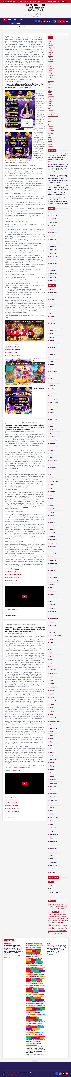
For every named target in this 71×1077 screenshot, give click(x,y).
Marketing (38, 49)
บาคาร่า (39, 66)
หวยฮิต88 (16, 76)
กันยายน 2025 (53, 251)
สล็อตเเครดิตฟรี (35, 74)
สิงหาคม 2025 (53, 254)
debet (16, 44)
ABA (23, 41)
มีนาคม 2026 (53, 230)
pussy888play (27, 56)
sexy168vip (7, 59)
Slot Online (40, 59)
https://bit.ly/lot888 (10, 798)
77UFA (40, 39)
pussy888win (34, 56)
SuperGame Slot (9, 62)
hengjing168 (50, 910)
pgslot (21, 170)
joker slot (50, 133)
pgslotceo (12, 54)
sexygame (30, 59)
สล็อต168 (11, 71)
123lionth (7, 39)
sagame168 (20, 57)
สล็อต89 (41, 71)
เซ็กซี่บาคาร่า (20, 77)
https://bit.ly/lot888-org (11, 573)
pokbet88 (29, 54)
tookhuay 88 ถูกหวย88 (10, 64)
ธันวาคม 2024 (53, 282)
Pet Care (34, 51)
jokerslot (50, 142)
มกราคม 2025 (53, 278)
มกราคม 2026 (53, 237)
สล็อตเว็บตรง (20, 74)
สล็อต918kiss (13, 72)
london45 (24, 49)
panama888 (28, 51)
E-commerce (22, 44)
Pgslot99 (7, 54)
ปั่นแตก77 (29, 67)
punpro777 (50, 79)
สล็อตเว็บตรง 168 (27, 74)
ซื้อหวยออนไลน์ (51, 80)
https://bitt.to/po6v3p (11, 354)
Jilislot (38, 46)
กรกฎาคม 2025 (53, 258)
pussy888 (50, 54)
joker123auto (19, 47)
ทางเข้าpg (34, 66)
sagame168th (27, 57)
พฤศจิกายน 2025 (54, 244)
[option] (14, 950)
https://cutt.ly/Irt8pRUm (11, 807)
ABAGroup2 (28, 41)
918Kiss (7, 41)
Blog (15, 21)
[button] (64, 942)
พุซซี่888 (40, 67)
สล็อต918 (7, 72)
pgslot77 (42, 52)
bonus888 (28, 42)
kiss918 (50, 123)
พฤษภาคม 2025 (53, 265)
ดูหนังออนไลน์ (20, 66)
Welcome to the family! (14, 25)
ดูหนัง (14, 66)
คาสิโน (43, 64)
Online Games (16, 51)
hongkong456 (23, 46)
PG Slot (41, 51)
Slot (35, 59)
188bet (19, 39)
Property (35, 54)
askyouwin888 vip (14, 42)
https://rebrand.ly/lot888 (12, 801)
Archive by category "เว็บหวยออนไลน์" (17, 28)
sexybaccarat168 (23, 59)
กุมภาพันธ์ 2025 (53, 275)
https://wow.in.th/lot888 (11, 804)
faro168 (28, 44)
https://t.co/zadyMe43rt (13, 813)
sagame (14, 57)
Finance (37, 44)
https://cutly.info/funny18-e (12, 351)
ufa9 (30, 64)
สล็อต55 (16, 71)
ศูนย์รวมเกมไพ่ (20, 69)
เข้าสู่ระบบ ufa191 (37, 76)
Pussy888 (13, 56)
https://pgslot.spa (53, 117)
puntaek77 (7, 56)
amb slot (7, 42)
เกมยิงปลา (21, 76)
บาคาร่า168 (50, 57)
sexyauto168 (14, 59)
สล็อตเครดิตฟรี (13, 74)
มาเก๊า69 (10, 69)
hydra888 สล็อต (32, 46)
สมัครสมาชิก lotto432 (30, 69)
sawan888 (34, 57)
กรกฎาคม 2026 (53, 217)
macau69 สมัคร (31, 49)
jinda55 (43, 46)
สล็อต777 (31, 71)
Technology (24, 62)
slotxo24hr (24, 61)
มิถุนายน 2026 (53, 220)
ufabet (33, 64)
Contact (21, 21)
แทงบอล (40, 79)
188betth (24, 39)
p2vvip (22, 51)
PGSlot (37, 52)
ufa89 (26, 64)
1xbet (28, 39)
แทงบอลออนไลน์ (53, 863)
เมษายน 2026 (53, 227)
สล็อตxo (28, 72)
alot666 (40, 41)
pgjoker (28, 52)
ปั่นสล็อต (19, 67)
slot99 (49, 94)
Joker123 (13, 47)
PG (38, 51)
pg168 (49, 90)
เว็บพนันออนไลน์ (8, 79)
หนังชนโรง (50, 46)
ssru (41, 61)
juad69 (31, 47)
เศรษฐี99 (35, 79)
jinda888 (8, 47)
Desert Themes (13, 1076)
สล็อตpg (23, 72)
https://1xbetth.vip (53, 115)
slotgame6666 (13, 61)
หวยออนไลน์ (50, 82)
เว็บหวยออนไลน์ (21, 79)
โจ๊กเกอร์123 (28, 81)
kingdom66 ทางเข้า (38, 47)
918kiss (50, 43)
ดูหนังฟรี (50, 52)
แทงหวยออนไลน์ (15, 81)
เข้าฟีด (51, 890)
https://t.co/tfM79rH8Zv (11, 611)
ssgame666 (36, 61)
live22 (6, 49)
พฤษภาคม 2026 (53, 224)
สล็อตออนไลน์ (51, 148)
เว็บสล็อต (15, 79)
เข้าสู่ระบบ (52, 887)
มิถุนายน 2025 (53, 261)
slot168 (7, 61)
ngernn (7, 51)
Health (18, 46)
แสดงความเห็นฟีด (54, 894)
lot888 (17, 570)
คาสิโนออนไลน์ (9, 66)
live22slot (11, 49)
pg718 (14, 52)
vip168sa (38, 64)
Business (39, 42)
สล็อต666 (26, 71)
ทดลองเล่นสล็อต (27, 66)
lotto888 (18, 433)
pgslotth (24, 54)
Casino (6, 44)
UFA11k (22, 64)
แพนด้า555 (22, 81)
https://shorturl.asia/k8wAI (12, 584)
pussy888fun (20, 56)
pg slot (49, 121)
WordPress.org (54, 897)
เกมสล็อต (31, 76)
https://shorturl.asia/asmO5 (12, 810)
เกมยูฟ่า (26, 76)
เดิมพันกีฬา (26, 77)
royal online (8, 57)
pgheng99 (23, 52)
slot (49, 126)
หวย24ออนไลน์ (10, 76)
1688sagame (13, 39)
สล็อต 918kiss (53, 730)
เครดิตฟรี (15, 77)
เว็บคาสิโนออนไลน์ (34, 77)
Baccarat (22, 42)
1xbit (36, 39)
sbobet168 (40, 57)
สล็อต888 (36, 71)
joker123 (50, 45)
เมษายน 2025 (53, 268)
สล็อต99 (19, 72)
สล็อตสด (38, 72)
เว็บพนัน (41, 77)
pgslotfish (18, 54)
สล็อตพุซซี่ (33, 72)
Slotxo (19, 61)
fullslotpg (42, 44)
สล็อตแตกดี (52, 798)
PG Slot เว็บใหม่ (8, 52)
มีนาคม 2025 (53, 272)
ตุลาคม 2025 (53, 248)
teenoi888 (30, 62)
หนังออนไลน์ (50, 70)
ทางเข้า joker (51, 131)
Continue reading (38, 390)
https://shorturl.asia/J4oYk (12, 357)
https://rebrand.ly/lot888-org (13, 576)
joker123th (26, 47)
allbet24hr (34, 41)
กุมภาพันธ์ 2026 (53, 234)
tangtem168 (17, 62)
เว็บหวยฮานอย (29, 79)
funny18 (8, 46)
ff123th (32, 44)
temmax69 (36, 62)
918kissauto (13, 41)
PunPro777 (40, 54)
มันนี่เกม (51, 709)
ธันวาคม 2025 (53, 241)
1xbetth (33, 39)
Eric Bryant (9, 37)
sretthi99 (30, 61)
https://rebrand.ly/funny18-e (13, 348)
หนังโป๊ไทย (50, 114)
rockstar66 (41, 56)
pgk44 (32, 52)
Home (9, 21)
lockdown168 (17, 49)
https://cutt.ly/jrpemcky (11, 581)
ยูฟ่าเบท (14, 69)
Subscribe (61, 23)
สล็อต (36, 69)
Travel (18, 64)
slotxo (49, 110)
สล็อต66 (21, 71)
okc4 (11, 51)
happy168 (12, 46)
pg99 (18, 52)
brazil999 (33, 42)
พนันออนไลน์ (35, 67)
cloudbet (11, 44)
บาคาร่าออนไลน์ (12, 67)
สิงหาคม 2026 (53, 213)
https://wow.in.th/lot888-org (12, 579)
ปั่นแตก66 (23, 67)
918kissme (18, 41)
